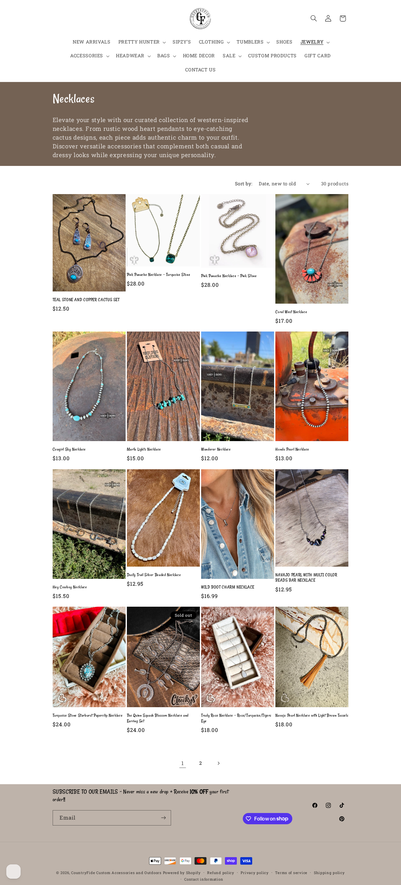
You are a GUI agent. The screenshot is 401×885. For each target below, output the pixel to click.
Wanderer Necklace (216, 449)
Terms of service (291, 872)
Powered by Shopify (182, 872)
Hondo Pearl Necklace (292, 449)
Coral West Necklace (291, 311)
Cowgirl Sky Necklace (69, 449)
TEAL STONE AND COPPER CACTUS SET (86, 299)
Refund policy (220, 872)
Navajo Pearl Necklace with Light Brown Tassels (311, 715)
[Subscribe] (163, 818)
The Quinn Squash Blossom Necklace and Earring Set (158, 718)
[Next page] (218, 763)
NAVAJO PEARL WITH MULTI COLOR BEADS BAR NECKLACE (306, 577)
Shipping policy (329, 872)
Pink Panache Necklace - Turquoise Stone (158, 274)
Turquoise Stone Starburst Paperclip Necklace (88, 715)
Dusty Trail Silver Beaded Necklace (154, 574)
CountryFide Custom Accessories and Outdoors (116, 872)
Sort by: (243, 184)
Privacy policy (254, 872)
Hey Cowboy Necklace (70, 586)
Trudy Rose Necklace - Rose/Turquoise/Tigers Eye (236, 718)
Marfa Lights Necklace (144, 449)
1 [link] (182, 763)
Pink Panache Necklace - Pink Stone (229, 275)
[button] (141, 42)
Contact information (203, 879)
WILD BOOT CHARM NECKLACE (227, 586)
